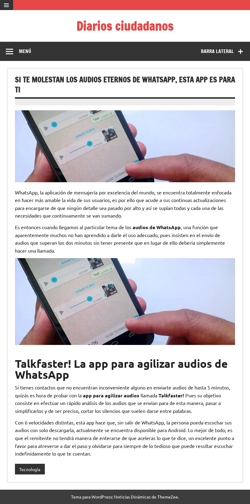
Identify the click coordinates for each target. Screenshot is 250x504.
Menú (25, 51)
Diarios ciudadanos (125, 25)
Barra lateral (217, 51)
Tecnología (29, 469)
